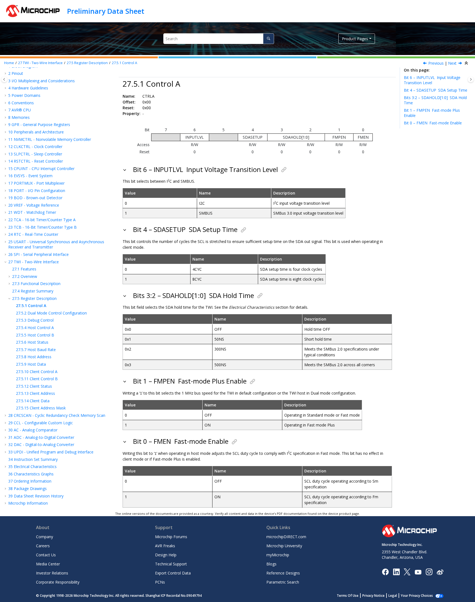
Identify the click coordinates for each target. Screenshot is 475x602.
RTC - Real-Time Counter (33, 234)
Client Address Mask (41, 408)
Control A (124, 63)
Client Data (32, 400)
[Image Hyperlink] (418, 572)
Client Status (34, 386)
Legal (392, 595)
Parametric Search (282, 582)
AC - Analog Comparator (32, 430)
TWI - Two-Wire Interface (40, 63)
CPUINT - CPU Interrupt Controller (41, 168)
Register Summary (32, 291)
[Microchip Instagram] (429, 571)
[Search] (268, 38)
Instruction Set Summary (33, 459)
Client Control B (37, 378)
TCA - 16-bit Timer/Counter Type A (42, 219)
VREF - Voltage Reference (33, 205)
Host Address (33, 356)
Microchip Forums (171, 536)
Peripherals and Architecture (36, 132)
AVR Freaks (165, 545)
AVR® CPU (19, 110)
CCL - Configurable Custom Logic (40, 422)
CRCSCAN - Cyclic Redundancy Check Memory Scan (56, 415)
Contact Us (46, 554)
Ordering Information (29, 481)
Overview (24, 276)
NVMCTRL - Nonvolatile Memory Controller (49, 139)
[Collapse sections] (467, 63)
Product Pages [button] (355, 38)
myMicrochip (277, 554)
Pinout (15, 73)
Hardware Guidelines (28, 88)
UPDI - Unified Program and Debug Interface (50, 452)
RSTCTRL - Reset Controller (35, 161)
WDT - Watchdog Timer (32, 212)
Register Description (87, 63)
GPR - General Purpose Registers (39, 124)
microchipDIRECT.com (286, 536)
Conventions (21, 102)
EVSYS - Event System (30, 175)
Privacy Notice (373, 595)
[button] (6, 73)
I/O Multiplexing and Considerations (41, 80)
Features (24, 269)
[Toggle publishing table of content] (4, 79)
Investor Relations (52, 573)
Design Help (165, 554)
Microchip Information (28, 503)
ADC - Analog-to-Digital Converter (41, 437)
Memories (19, 117)
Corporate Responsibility (57, 582)
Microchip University (284, 545)
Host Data (31, 364)
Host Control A (35, 327)
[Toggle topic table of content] (471, 79)
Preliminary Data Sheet (105, 11)
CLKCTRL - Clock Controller (35, 146)
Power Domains (24, 95)
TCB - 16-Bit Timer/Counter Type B (42, 227)
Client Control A (36, 371)
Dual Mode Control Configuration (51, 313)
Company (44, 536)
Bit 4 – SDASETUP (435, 90)
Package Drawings (27, 488)
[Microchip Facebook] (385, 571)
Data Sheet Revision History (35, 496)
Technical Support (171, 564)
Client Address (35, 393)
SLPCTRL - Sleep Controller (35, 154)
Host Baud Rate (36, 349)
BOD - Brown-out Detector (35, 197)
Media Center (48, 564)
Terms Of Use (347, 595)
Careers (43, 545)
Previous (436, 63)
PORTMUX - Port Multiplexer (36, 183)
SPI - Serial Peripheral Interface (38, 254)
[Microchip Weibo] (440, 572)
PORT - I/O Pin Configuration (36, 190)
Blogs (271, 564)
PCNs (160, 582)
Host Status (32, 342)
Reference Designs (283, 573)
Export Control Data (173, 573)
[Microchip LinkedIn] (396, 571)
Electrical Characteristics (32, 466)
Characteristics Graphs (31, 474)
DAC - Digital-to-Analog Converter (41, 444)
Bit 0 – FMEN (433, 122)
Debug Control (35, 320)
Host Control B (35, 335)
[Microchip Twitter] (407, 571)
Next (452, 63)
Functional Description (36, 283)
